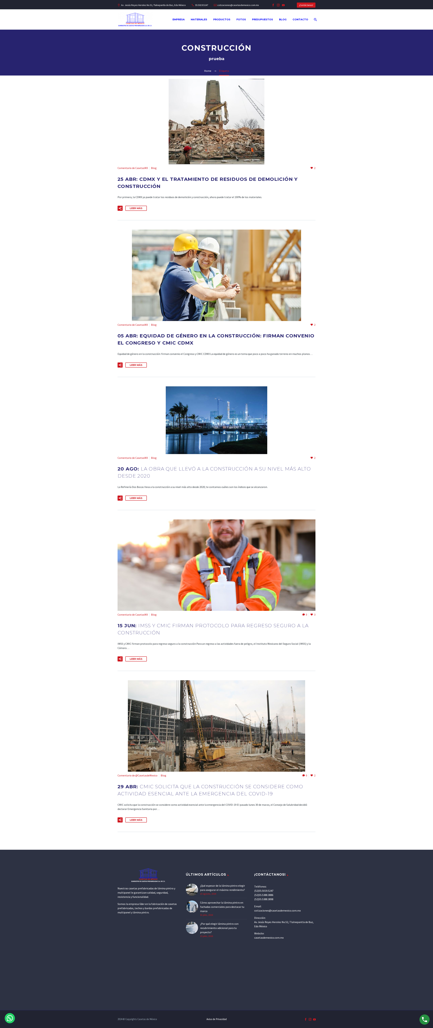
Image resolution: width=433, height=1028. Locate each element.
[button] (120, 208)
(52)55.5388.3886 (263, 895)
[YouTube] (283, 5)
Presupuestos (262, 19)
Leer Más (136, 208)
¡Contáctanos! (306, 5)
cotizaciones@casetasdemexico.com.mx (238, 5)
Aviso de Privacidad (217, 1019)
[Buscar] (315, 19)
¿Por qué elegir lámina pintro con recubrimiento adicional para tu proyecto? (219, 928)
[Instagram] (278, 5)
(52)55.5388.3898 (263, 899)
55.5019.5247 (201, 5)
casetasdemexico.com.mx (269, 937)
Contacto (300, 19)
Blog (283, 19)
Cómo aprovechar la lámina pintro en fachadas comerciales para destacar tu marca (222, 907)
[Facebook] (273, 5)
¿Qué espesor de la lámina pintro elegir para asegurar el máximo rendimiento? (222, 888)
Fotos (241, 19)
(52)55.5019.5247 (263, 890)
